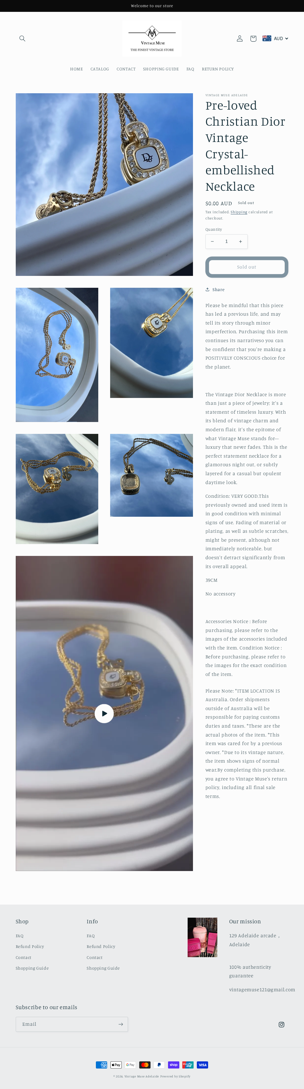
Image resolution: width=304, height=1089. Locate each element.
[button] (22, 38)
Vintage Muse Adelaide (141, 1076)
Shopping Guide (32, 968)
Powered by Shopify (175, 1076)
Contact (23, 957)
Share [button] (218, 289)
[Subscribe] (120, 1024)
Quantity (213, 229)
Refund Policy (30, 946)
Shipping (239, 212)
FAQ (20, 935)
